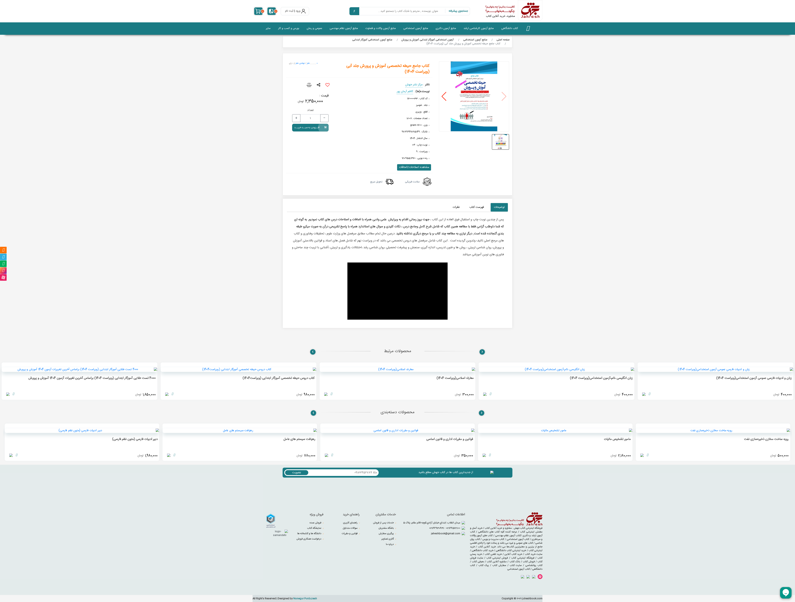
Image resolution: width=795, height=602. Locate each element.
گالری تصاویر (387, 539)
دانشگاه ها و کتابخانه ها (309, 533)
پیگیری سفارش (386, 533)
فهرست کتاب (476, 207)
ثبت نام (289, 11)
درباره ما (390, 544)
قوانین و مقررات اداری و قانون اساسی (449, 439)
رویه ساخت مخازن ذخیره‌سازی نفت (766, 439)
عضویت (296, 472)
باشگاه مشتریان (386, 528)
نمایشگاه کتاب (314, 528)
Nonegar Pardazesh (305, 598)
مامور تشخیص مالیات (617, 439)
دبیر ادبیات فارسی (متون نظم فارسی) (135, 439)
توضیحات (499, 207)
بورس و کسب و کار (288, 28)
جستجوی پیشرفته (458, 11)
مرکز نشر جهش (414, 84)
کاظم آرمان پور (405, 91)
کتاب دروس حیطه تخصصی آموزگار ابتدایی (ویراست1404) (279, 378)
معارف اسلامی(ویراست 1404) (455, 378)
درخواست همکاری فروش (309, 539)
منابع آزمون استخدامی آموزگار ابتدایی (372, 40)
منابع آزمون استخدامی (415, 28)
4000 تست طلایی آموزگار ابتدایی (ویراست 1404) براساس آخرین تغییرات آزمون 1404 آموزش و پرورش (92, 378)
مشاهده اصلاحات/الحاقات (414, 167)
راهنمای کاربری (350, 523)
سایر (268, 28)
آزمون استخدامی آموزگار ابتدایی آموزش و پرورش (427, 40)
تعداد (310, 110)
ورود (298, 11)
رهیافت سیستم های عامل (299, 439)
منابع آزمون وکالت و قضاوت (380, 28)
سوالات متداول (350, 528)
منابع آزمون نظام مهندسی (344, 28)
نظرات (456, 207)
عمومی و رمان (314, 28)
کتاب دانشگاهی (509, 28)
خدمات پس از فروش (383, 523)
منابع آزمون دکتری (446, 28)
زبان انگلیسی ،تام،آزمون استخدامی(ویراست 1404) (601, 378)
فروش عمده (316, 523)
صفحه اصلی (503, 40)
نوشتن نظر (300, 63)
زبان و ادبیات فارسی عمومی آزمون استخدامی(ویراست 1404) (754, 378)
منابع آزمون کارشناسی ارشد (479, 28)
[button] (444, 96)
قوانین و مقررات (350, 533)
